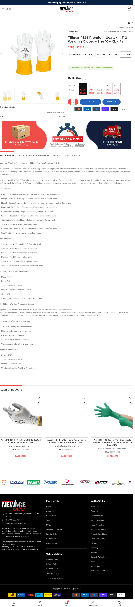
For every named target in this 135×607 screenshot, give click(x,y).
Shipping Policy (52, 573)
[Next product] (132, 23)
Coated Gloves (27, 446)
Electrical (94, 511)
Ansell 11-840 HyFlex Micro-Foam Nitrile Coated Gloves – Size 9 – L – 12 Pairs (66, 441)
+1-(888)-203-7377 (13, 520)
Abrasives (95, 506)
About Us (50, 511)
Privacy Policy (51, 564)
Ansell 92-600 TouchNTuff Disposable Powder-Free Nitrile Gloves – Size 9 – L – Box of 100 (112, 442)
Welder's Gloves (126, 31)
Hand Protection (111, 31)
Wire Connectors (98, 571)
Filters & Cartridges (99, 534)
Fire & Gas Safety (98, 538)
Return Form (51, 538)
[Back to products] (129, 23)
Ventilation (95, 566)
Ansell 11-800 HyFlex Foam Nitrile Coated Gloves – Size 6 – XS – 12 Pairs (21, 441)
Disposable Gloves (119, 449)
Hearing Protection (99, 529)
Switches (94, 552)
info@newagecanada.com (15, 523)
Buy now (111, 102)
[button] (62, 53)
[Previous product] (126, 23)
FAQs (48, 525)
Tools (93, 561)
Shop (48, 520)
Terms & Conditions (54, 578)
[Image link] (14, 505)
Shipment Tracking (54, 529)
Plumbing (94, 548)
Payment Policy (52, 559)
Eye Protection (97, 516)
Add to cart (90, 102)
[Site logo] (66, 9)
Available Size (74, 54)
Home (48, 506)
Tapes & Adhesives (99, 557)
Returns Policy (52, 569)
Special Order (51, 534)
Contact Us (51, 516)
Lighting (94, 543)
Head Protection (97, 525)
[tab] (33, 155)
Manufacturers (52, 543)
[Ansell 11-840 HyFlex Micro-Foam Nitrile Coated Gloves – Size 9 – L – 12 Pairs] (66, 415)
